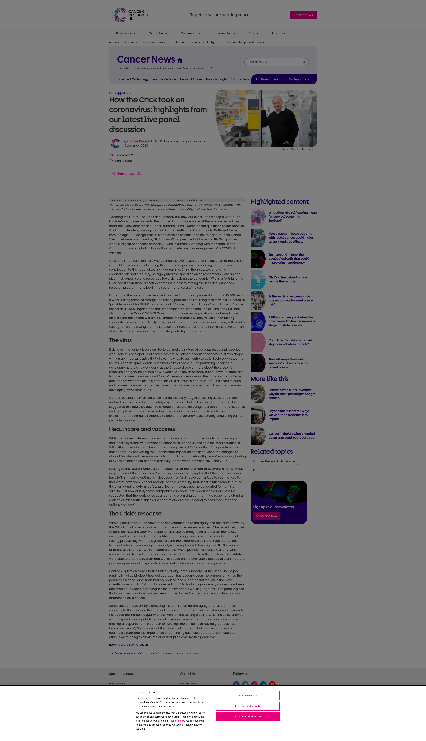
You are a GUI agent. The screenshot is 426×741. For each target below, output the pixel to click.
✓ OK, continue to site (248, 716)
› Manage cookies (247, 695)
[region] (213, 713)
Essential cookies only (247, 706)
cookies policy (176, 721)
